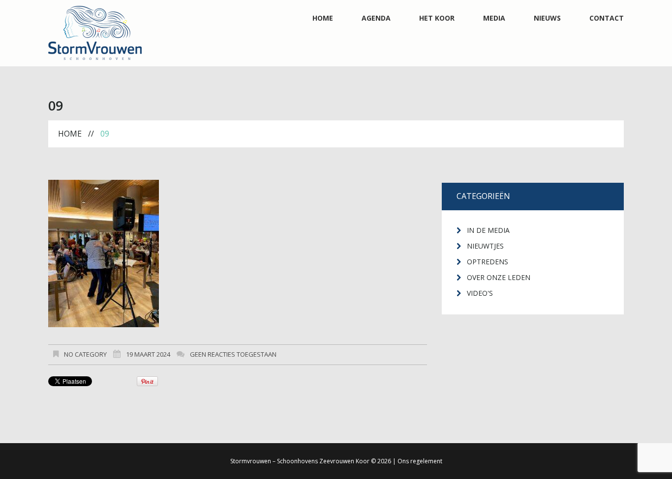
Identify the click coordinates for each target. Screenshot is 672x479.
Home (322, 18)
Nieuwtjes (485, 246)
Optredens (487, 261)
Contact (606, 18)
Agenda (376, 18)
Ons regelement (419, 461)
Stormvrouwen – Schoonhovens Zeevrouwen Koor (299, 461)
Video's (480, 293)
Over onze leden (498, 277)
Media (494, 18)
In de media (488, 230)
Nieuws (547, 18)
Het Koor (437, 18)
